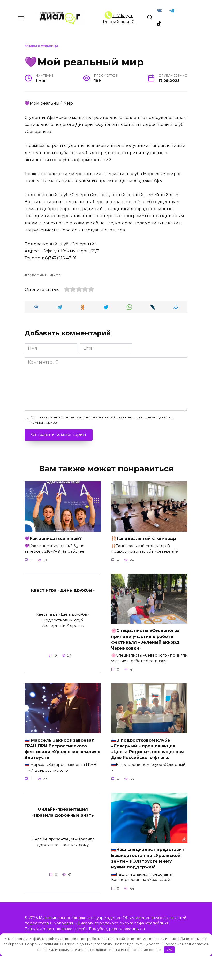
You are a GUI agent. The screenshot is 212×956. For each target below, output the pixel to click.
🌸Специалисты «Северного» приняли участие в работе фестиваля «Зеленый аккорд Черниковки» (145, 639)
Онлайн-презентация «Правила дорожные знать (63, 812)
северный (37, 275)
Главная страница (41, 46)
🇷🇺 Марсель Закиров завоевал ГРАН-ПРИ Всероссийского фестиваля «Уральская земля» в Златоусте (62, 748)
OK (169, 949)
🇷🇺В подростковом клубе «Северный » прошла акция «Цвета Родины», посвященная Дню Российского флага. (147, 748)
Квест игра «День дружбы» (63, 590)
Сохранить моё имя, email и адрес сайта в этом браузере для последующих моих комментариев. (102, 419)
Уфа (56, 275)
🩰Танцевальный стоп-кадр (143, 538)
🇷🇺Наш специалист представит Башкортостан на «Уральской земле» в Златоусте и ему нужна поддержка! (147, 858)
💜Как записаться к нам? (53, 538)
